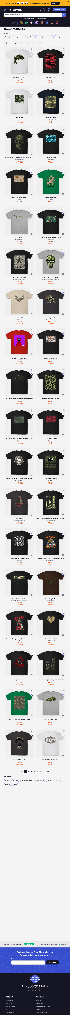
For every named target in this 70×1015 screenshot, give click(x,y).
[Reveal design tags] (31, 73)
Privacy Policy (31, 966)
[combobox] (33, 15)
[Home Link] (15, 10)
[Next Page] (48, 771)
